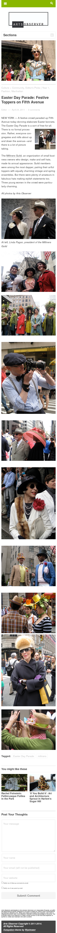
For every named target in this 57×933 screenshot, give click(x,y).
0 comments (34, 109)
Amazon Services (27, 910)
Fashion (5, 91)
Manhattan (17, 91)
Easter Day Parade (23, 756)
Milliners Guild (14, 155)
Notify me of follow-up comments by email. (16, 883)
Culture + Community (12, 87)
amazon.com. (14, 913)
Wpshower (30, 929)
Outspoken (8, 929)
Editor (4, 109)
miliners (42, 756)
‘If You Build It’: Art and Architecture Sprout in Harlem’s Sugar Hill (41, 797)
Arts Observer (10, 923)
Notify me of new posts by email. (13, 888)
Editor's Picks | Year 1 (37, 87)
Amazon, (43, 913)
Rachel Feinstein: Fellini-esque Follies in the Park (13, 796)
